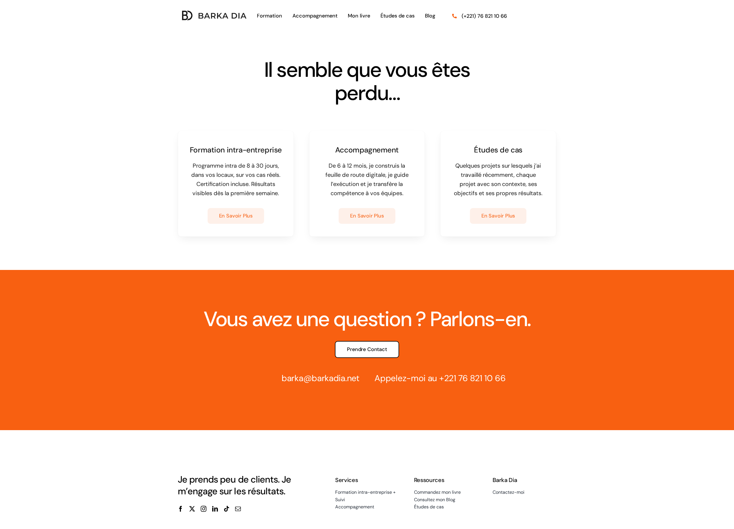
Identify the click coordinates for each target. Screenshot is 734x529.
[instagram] (203, 509)
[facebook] (181, 509)
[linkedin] (215, 509)
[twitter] (192, 509)
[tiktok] (226, 509)
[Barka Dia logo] (213, 12)
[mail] (238, 509)
